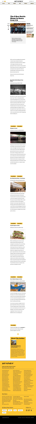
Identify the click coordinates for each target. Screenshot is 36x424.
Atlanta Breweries (5, 371)
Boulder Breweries (5, 378)
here (15, 41)
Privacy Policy (19, 417)
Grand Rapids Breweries (6, 390)
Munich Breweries (27, 384)
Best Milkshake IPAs (16, 401)
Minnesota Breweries (16, 379)
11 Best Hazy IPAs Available (17, 397)
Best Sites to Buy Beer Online (7, 396)
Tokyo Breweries (27, 378)
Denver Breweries (5, 389)
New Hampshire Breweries (17, 381)
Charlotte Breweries (5, 381)
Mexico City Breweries (17, 376)
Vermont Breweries (27, 379)
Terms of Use (23, 417)
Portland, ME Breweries (17, 388)
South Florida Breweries (28, 375)
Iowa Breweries (15, 374)
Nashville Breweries (16, 380)
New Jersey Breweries (16, 383)
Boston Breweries (5, 376)
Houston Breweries (16, 370)
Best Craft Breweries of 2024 (7, 397)
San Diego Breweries (27, 373)
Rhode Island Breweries (17, 390)
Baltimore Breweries (5, 374)
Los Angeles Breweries (17, 375)
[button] (33, 1)
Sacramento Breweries (28, 371)
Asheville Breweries (5, 370)
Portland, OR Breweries (17, 389)
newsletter (22, 327)
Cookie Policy (32, 417)
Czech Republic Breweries (28, 383)
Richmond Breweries (27, 370)
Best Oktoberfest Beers (28, 399)
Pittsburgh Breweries (16, 386)
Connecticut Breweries (6, 386)
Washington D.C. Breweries (28, 380)
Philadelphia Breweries (17, 385)
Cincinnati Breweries (5, 384)
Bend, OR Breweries (5, 375)
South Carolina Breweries (28, 374)
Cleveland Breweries (5, 385)
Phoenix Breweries (16, 384)
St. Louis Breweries (27, 376)
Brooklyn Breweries (5, 379)
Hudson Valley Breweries (17, 371)
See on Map (20, 126)
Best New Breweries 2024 (6, 400)
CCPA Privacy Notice (27, 417)
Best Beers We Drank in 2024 (7, 399)
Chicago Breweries (5, 383)
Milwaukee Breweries (16, 378)
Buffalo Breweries (5, 380)
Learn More (13, 126)
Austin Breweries (5, 373)
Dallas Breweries (5, 388)
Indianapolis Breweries (17, 373)
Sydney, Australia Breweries (29, 385)
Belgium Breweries (27, 381)
